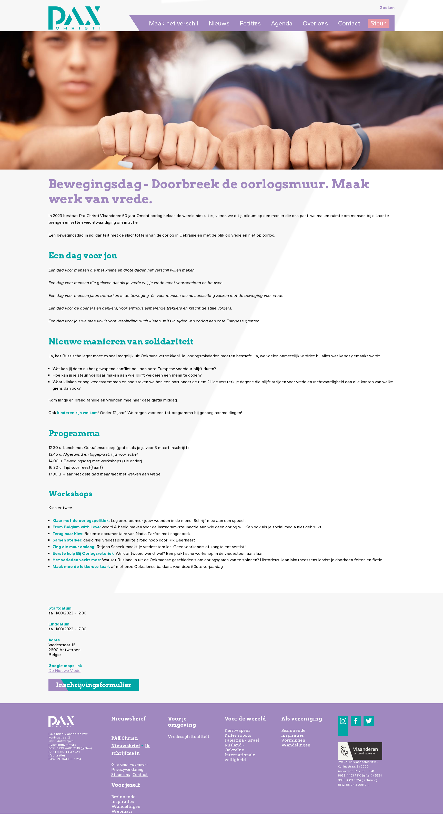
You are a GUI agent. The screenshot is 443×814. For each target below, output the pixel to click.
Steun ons (120, 774)
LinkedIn (343, 731)
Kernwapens (237, 730)
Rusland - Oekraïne (234, 747)
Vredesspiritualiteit (188, 736)
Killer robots (238, 735)
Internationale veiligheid (240, 757)
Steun (378, 23)
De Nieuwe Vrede (64, 670)
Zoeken (387, 7)
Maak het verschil (173, 23)
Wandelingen (125, 806)
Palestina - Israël (242, 740)
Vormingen (293, 740)
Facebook (356, 721)
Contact (349, 23)
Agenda (282, 23)
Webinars (122, 811)
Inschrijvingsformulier (94, 685)
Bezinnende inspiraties (123, 799)
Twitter (369, 721)
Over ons (314, 24)
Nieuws (219, 23)
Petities (249, 24)
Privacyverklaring (127, 769)
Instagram (343, 721)
